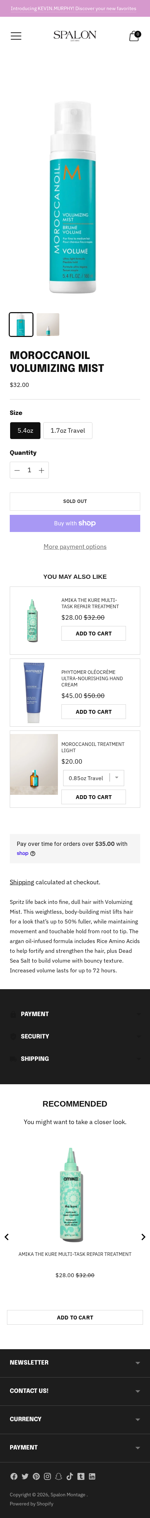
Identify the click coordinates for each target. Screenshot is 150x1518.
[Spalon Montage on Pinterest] (36, 1477)
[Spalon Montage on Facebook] (14, 1477)
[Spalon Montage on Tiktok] (70, 1477)
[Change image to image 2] (48, 324)
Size (16, 413)
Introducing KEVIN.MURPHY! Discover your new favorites (73, 8)
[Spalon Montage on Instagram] (47, 1477)
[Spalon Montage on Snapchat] (58, 1477)
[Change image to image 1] (21, 324)
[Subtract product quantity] (41, 470)
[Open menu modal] (16, 36)
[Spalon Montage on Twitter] (25, 1477)
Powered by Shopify (31, 1504)
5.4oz (25, 430)
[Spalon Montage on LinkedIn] (92, 1477)
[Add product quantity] (17, 470)
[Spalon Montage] (75, 36)
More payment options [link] (75, 546)
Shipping (22, 882)
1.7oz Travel (68, 430)
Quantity (23, 453)
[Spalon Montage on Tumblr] (81, 1477)
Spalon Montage (69, 1494)
